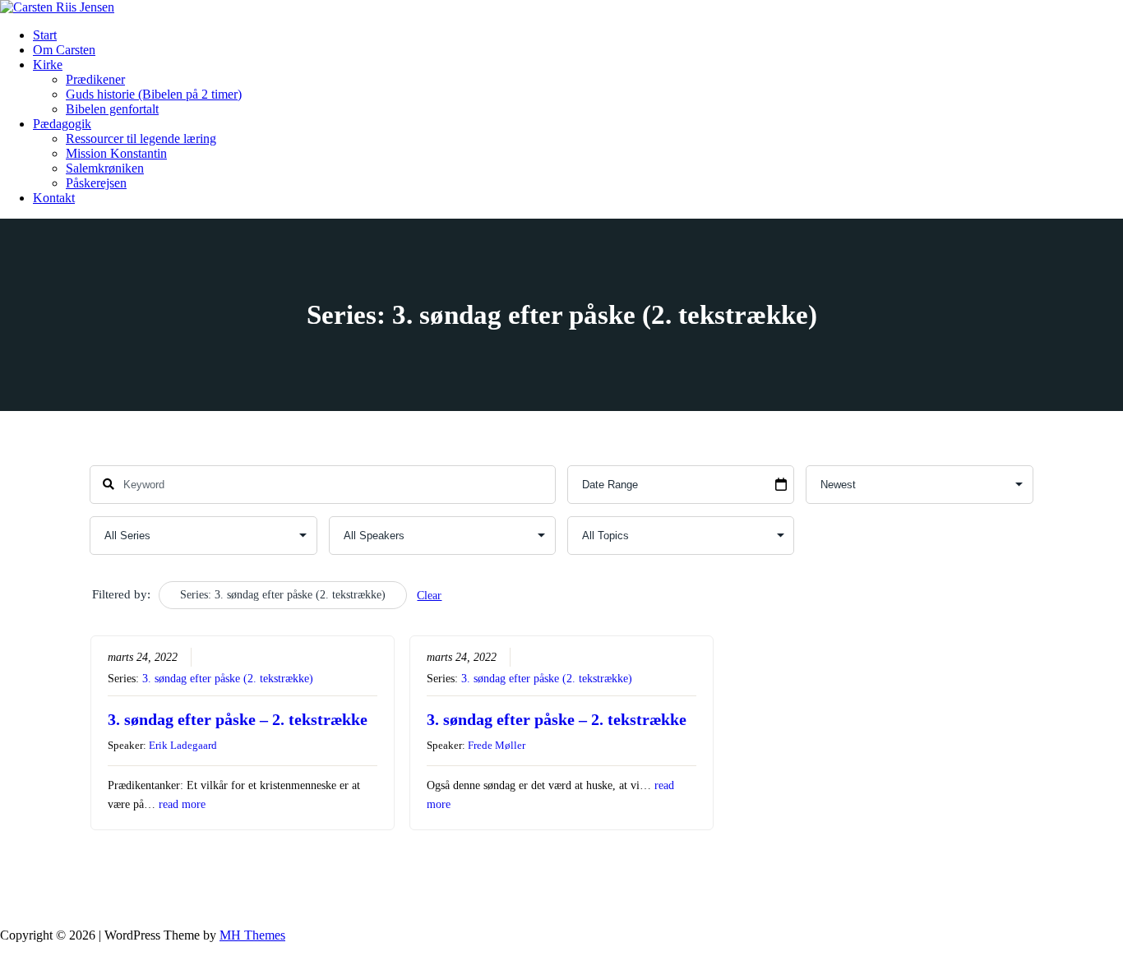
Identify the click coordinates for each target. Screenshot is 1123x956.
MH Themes (252, 935)
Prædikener (95, 79)
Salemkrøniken (105, 168)
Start (45, 35)
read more (182, 804)
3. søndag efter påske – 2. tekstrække (237, 719)
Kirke (47, 65)
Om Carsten (64, 50)
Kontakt (54, 198)
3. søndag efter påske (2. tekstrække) (227, 678)
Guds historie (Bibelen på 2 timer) (154, 94)
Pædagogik (62, 124)
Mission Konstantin (116, 153)
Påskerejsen (96, 183)
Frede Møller (496, 745)
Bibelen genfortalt (112, 109)
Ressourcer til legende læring (141, 138)
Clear (429, 595)
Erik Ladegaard (183, 745)
